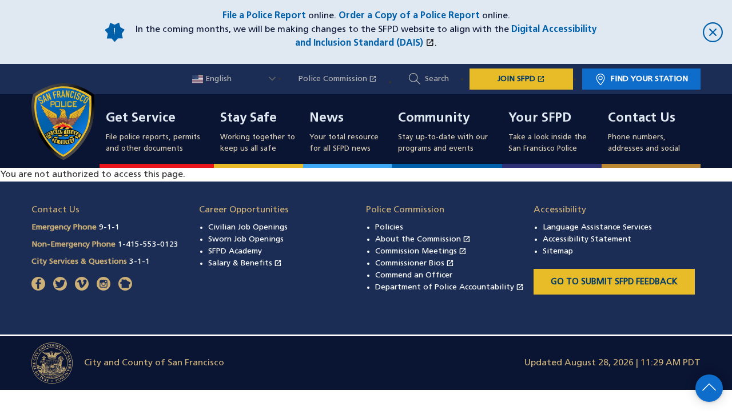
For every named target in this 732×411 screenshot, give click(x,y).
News (326, 118)
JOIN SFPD (535, 78)
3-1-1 (139, 261)
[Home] (69, 121)
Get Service (141, 118)
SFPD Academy (235, 251)
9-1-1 (109, 227)
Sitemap (558, 251)
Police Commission (343, 78)
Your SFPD (539, 118)
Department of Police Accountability (449, 287)
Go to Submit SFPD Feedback (614, 282)
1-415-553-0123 (148, 244)
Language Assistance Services (597, 227)
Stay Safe (248, 118)
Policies (389, 227)
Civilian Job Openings (248, 227)
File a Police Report (264, 16)
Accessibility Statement (587, 239)
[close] (663, 32)
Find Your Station (649, 79)
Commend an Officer (413, 275)
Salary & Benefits (245, 263)
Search (437, 79)
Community (434, 118)
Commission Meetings (421, 251)
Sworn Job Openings (246, 239)
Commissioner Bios (414, 263)
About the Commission (423, 239)
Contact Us (641, 118)
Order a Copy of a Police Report (409, 16)
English (217, 79)
